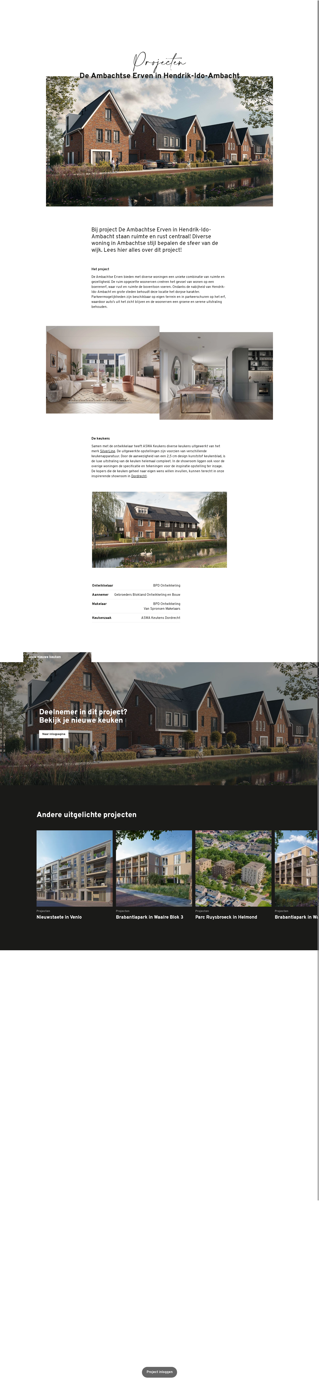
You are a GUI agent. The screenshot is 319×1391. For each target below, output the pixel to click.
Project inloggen (160, 1372)
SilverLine (107, 451)
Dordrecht (139, 476)
